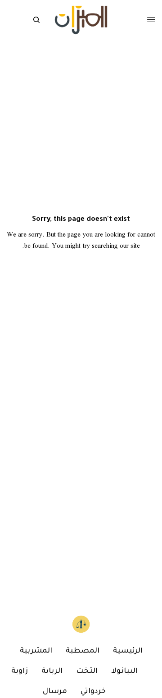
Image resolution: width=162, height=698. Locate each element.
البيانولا (124, 671)
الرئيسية (128, 651)
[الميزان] (80, 20)
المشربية (36, 651)
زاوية (19, 671)
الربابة (52, 671)
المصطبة (82, 651)
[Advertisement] (81, 512)
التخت (87, 671)
